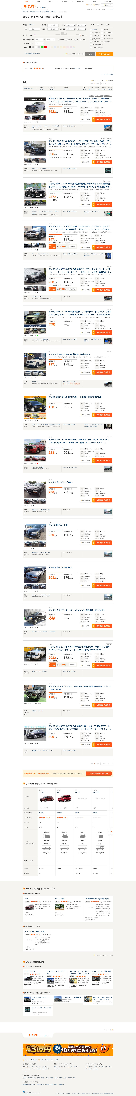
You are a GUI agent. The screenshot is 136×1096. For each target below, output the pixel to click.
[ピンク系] (67, 47)
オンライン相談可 (96, 47)
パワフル (28, 899)
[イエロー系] (61, 47)
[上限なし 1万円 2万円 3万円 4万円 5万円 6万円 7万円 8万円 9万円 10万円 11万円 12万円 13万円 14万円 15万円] (50, 39)
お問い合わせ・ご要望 (98, 1093)
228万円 (95, 812)
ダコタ (33, 1066)
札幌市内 (24, 1077)
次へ (109, 83)
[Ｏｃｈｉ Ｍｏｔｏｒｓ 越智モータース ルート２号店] (108, 428)
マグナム (39, 1068)
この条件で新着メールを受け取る (75, 54)
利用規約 (68, 1093)
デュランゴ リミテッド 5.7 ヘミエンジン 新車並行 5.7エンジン (77, 610)
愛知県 (47, 1077)
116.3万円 (59, 812)
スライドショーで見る (98, 80)
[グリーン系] (42, 47)
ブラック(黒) (107, 1066)
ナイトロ (24, 1068)
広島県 (65, 1077)
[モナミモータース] (108, 386)
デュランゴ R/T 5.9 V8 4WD (60, 568)
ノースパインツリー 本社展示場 (40, 339)
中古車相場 (110, 80)
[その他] (74, 47)
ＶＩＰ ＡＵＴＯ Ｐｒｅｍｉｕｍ (41, 168)
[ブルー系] (55, 47)
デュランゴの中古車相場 (30, 1060)
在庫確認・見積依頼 (101, 119)
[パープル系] (71, 47)
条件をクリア (89, 54)
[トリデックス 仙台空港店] (108, 471)
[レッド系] (45, 47)
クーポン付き (107, 35)
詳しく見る (77, 68)
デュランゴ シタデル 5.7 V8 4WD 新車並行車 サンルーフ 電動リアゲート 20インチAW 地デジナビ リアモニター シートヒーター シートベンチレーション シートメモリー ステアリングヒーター (80, 727)
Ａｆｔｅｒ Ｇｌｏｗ (37, 711)
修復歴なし (95, 35)
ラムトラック (45, 1068)
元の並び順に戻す (28, 88)
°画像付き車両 (96, 44)
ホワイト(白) (88, 1066)
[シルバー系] (33, 47)
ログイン (90, 5)
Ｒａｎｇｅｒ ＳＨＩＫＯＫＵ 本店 (41, 509)
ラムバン (24, 1071)
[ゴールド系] (52, 47)
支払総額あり (95, 32)
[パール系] (49, 47)
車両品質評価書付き (96, 39)
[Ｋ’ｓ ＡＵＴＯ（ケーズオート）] (108, 258)
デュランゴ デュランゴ (58, 525)
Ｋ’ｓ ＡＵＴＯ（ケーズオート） (40, 254)
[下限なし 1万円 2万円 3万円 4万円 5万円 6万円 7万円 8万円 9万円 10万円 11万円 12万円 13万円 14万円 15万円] (39, 39)
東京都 (33, 1077)
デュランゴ (31, 24)
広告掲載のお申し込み (108, 1093)
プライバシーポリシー (60, 1093)
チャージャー (39, 1066)
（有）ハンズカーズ (37, 296)
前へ (104, 83)
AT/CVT (102, 24)
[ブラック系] (30, 47)
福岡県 (73, 1077)
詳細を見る (72, 246)
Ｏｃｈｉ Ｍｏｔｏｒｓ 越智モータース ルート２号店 (46, 424)
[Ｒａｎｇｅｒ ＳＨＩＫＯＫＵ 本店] (108, 514)
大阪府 (56, 1077)
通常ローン (70, 39)
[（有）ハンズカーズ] (108, 301)
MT (109, 24)
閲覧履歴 (97, 5)
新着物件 (94, 29)
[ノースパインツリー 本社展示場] (108, 343)
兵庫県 (60, 1077)
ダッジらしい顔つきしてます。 (35, 931)
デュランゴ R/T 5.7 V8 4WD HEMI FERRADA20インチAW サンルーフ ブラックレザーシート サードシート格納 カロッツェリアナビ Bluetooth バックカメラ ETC (80, 441)
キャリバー (27, 1066)
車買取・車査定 (54, 1084)
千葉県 (42, 1077)
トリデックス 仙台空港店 (38, 467)
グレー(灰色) (88, 1068)
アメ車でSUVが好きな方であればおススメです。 (101, 899)
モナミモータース (36, 381)
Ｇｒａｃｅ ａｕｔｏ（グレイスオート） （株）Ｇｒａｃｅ (79, 972)
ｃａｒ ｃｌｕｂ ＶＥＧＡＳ (39, 671)
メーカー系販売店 (108, 32)
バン (34, 1068)
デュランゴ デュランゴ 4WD (61, 482)
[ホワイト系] (36, 47)
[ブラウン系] (58, 47)
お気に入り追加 (86, 119)
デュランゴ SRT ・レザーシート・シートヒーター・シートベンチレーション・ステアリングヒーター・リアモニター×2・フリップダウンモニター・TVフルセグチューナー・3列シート (80, 100)
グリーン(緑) (101, 1066)
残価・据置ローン (81, 39)
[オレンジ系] (64, 47)
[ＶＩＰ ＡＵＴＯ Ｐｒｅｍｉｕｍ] (108, 173)
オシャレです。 (60, 899)
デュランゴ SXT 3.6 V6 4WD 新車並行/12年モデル (69, 354)
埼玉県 (38, 1077)
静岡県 (51, 1077)
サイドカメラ (69, 1066)
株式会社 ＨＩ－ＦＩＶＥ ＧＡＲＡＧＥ (42, 750)
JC (23, 1066)
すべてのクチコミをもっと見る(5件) (104, 955)
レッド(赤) (94, 1066)
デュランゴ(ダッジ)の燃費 (106, 74)
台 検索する (106, 54)
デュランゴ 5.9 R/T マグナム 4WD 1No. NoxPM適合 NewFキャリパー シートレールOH (79, 687)
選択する (53, 25)
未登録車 (106, 29)
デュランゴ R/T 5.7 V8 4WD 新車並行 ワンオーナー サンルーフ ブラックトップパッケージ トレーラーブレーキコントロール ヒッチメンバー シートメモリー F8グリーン (80, 313)
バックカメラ (57, 1068)
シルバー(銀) (95, 1068)
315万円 (77, 812)
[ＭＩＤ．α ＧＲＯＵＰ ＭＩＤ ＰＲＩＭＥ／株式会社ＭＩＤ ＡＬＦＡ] (108, 130)
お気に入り (108, 5)
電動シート (56, 1066)
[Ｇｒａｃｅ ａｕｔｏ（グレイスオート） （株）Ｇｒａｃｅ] (108, 215)
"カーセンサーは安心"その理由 (78, 1093)
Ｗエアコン (76, 1066)
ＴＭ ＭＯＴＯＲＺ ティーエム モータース (43, 631)
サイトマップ (110, 9)
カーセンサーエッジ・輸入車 (43, 1084)
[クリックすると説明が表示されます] (26, 35)
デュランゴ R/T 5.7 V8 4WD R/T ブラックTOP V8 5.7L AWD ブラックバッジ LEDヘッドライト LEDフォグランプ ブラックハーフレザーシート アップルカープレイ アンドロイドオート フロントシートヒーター (80, 143)
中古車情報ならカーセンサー (29, 1084)
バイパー (30, 1068)
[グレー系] (39, 47)
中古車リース (62, 1084)
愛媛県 (69, 1077)
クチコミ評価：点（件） (70, 126)
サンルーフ (62, 1066)
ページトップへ (108, 1030)
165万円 (41, 812)
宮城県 (29, 1077)
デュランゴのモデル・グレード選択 (49, 1060)
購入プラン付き (107, 38)
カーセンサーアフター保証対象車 (100, 41)
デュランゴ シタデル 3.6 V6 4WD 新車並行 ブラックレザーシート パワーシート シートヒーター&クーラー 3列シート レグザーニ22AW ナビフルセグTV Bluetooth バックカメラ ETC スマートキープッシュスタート (80, 270)
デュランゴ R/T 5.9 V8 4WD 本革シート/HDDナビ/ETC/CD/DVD (75, 397)
